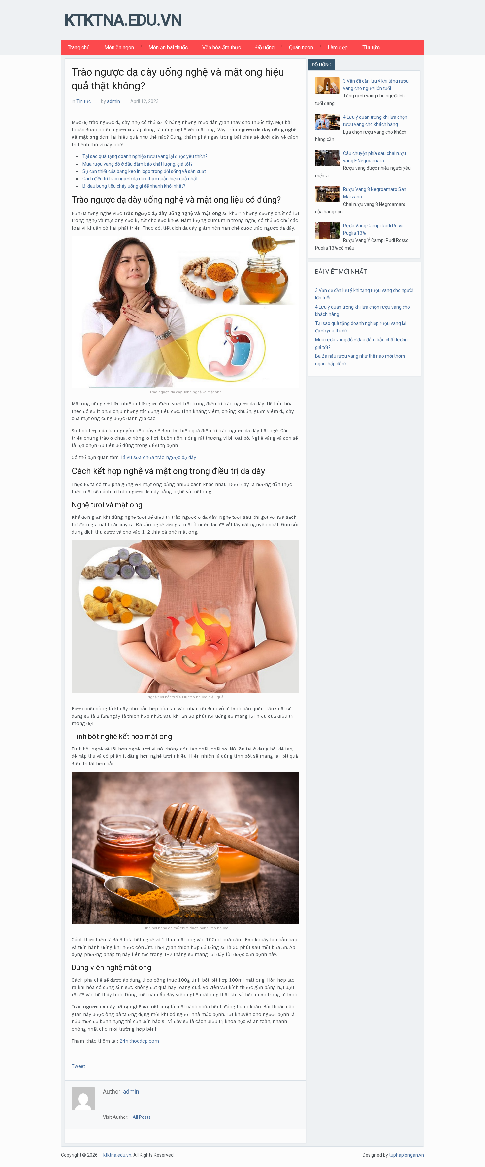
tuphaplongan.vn (406, 1155)
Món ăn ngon (119, 47)
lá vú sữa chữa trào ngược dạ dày (158, 457)
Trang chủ (79, 47)
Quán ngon (301, 47)
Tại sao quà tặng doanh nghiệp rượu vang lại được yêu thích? (145, 156)
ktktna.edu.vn (122, 20)
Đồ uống (265, 47)
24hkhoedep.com (139, 1041)
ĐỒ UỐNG (321, 64)
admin (113, 101)
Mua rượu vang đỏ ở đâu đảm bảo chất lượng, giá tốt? (137, 164)
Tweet (78, 1066)
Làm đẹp (338, 47)
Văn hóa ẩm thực (221, 47)
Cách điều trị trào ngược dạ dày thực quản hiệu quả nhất (140, 178)
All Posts (142, 1117)
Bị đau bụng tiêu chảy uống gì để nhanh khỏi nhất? (133, 186)
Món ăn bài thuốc (168, 47)
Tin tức (371, 47)
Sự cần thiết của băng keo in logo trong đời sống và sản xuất (144, 171)
